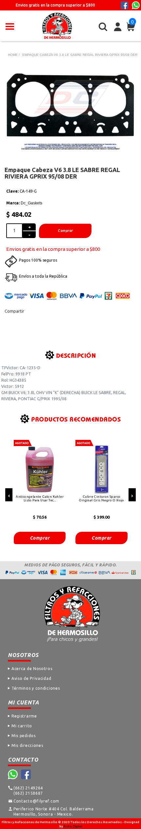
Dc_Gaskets (31, 203)
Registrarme (24, 716)
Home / (14, 55)
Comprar (40, 538)
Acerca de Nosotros (31, 668)
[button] (9, 25)
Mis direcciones (27, 745)
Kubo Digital (73, 826)
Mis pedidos (23, 736)
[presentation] (8, 494)
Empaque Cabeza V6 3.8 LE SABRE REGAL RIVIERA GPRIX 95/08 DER (79, 55)
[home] (57, 26)
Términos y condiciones (35, 688)
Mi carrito (21, 726)
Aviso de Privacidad (31, 678)
